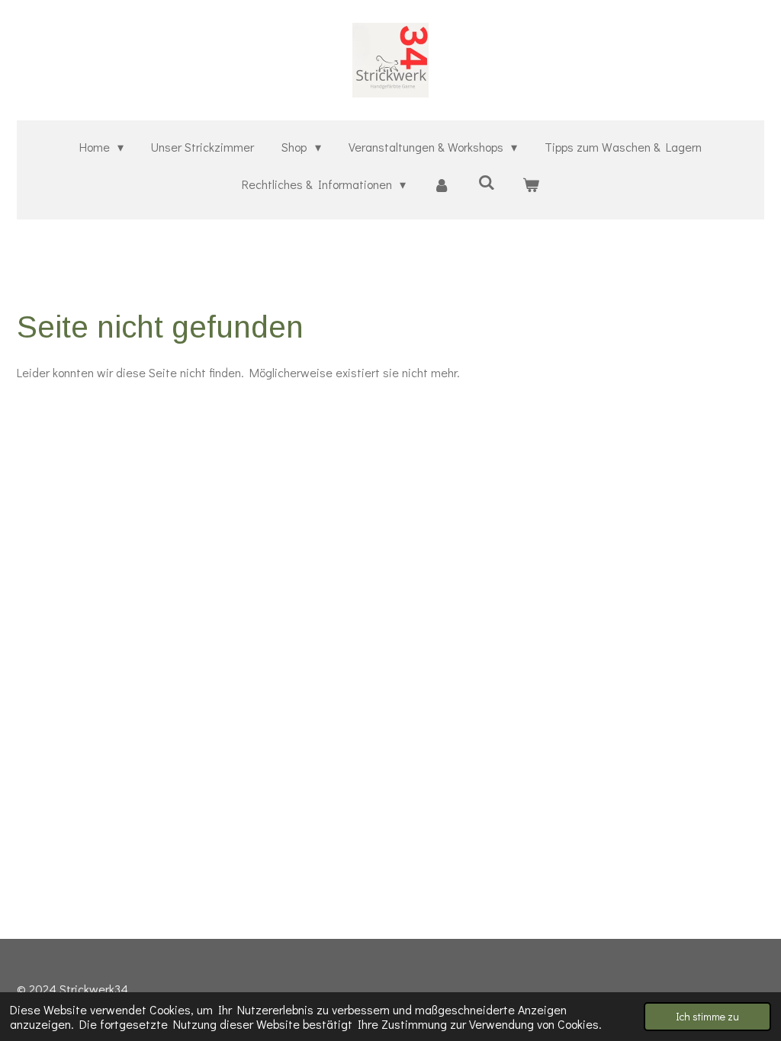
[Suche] (486, 182)
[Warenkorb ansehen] (531, 185)
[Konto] (441, 185)
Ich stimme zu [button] (707, 1016)
